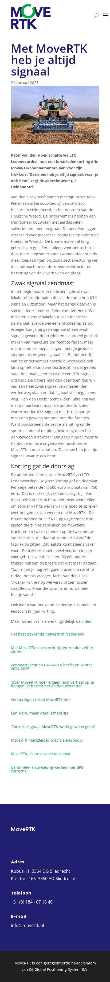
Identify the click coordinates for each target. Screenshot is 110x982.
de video (83, 621)
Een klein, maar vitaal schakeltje (39, 713)
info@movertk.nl (27, 925)
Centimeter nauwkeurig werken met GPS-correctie (48, 769)
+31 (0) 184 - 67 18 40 (32, 902)
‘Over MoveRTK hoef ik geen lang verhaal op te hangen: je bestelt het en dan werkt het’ (52, 684)
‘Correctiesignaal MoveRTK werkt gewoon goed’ (53, 726)
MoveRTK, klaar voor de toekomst (40, 753)
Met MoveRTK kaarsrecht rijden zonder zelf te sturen (52, 649)
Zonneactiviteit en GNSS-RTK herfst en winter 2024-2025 (51, 666)
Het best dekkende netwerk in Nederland (48, 634)
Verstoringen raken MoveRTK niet (41, 699)
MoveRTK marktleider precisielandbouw (46, 740)
